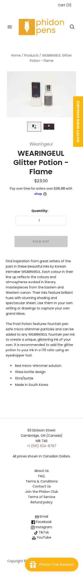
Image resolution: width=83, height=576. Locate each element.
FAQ (41, 476)
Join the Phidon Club (41, 491)
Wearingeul (41, 144)
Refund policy (42, 502)
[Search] (72, 27)
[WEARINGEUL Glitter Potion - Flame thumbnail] (34, 126)
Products (31, 55)
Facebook (43, 521)
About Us (41, 470)
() (64, 5)
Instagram (43, 527)
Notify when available (78, 121)
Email (43, 516)
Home (16, 55)
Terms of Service (41, 497)
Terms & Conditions (42, 481)
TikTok (43, 532)
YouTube (43, 537)
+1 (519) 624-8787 (41, 446)
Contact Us (42, 486)
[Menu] (9, 27)
